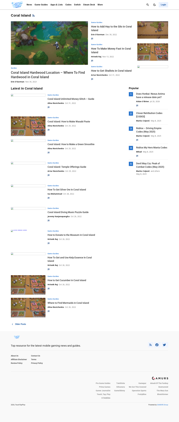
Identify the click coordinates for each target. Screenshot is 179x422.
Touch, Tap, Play (103, 394)
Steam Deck (89, 4)
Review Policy (16, 363)
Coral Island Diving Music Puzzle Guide (68, 212)
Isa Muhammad (55, 194)
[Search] (147, 4)
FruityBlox (142, 394)
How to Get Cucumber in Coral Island (67, 280)
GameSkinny (119, 391)
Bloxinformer (162, 394)
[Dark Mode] (154, 4)
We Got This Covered (137, 387)
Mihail (139, 151)
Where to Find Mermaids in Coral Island (68, 302)
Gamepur (142, 383)
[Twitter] (165, 344)
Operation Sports (139, 391)
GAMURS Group (162, 405)
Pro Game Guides (103, 383)
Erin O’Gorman (17, 81)
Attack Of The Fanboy (159, 383)
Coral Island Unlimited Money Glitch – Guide (71, 99)
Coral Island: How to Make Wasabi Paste (69, 121)
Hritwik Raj (96, 56)
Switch (77, 4)
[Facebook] (157, 344)
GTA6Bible (105, 398)
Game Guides (41, 4)
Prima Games (104, 387)
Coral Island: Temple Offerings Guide (67, 166)
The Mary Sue (162, 391)
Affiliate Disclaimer (19, 359)
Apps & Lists (56, 4)
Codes (68, 4)
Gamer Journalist (103, 391)
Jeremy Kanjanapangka (59, 216)
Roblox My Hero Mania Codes (151, 147)
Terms (33, 359)
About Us (14, 356)
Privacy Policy (37, 363)
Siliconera (120, 387)
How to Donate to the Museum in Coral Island (71, 235)
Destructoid (163, 387)
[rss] (150, 344)
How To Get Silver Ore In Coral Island (67, 189)
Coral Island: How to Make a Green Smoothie (71, 144)
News (29, 4)
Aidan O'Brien (142, 101)
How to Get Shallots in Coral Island (111, 70)
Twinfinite (120, 383)
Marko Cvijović (143, 120)
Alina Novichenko (56, 103)
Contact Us (35, 356)
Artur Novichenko (99, 75)
